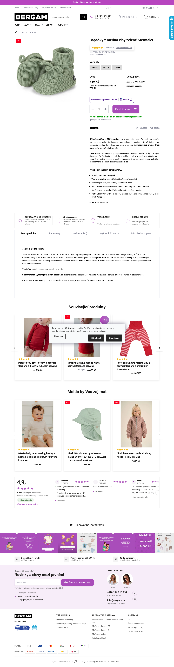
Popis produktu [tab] (28, 233)
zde (103, 331)
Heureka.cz (61, 501)
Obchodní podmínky (64, 620)
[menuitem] (18, 25)
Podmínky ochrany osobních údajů (71, 624)
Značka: (98, 54)
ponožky (128, 186)
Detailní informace (97, 202)
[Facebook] (134, 593)
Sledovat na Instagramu (89, 525)
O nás (17, 8)
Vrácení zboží (65, 8)
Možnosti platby (99, 634)
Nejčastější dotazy (49, 8)
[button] (159, 348)
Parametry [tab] (54, 233)
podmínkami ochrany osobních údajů (49, 588)
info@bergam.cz (116, 600)
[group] (37, 435)
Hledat (83, 17)
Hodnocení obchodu (140, 497)
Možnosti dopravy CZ (101, 626)
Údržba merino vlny (30, 8)
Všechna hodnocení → (27, 504)
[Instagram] (134, 599)
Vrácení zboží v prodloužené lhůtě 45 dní (107, 621)
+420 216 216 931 (117, 592)
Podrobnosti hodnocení (124, 48)
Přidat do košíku (123, 109)
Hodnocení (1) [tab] (80, 233)
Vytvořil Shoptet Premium (62, 662)
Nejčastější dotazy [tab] (109, 233)
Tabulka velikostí (99, 638)
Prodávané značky (135, 631)
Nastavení (58, 336)
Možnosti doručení (134, 86)
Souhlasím (114, 338)
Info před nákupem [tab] (141, 233)
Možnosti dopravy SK (101, 630)
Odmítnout (96, 338)
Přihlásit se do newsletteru (77, 582)
